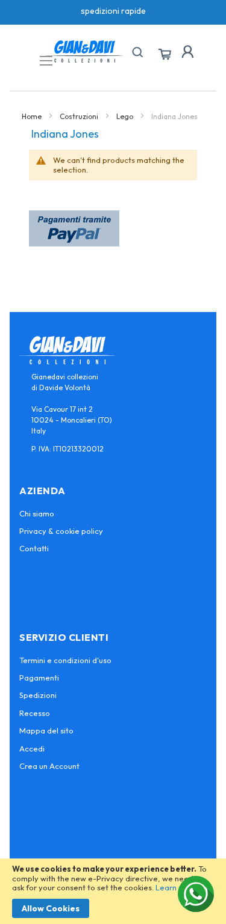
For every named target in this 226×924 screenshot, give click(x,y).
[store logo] (85, 52)
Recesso (34, 713)
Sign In (187, 51)
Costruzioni (80, 116)
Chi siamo (36, 513)
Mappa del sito (46, 730)
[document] (113, 891)
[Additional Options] (74, 243)
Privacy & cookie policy (61, 531)
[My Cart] (164, 54)
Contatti (34, 548)
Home (32, 116)
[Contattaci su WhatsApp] (196, 894)
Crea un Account (49, 766)
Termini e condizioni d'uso (65, 660)
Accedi (32, 748)
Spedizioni (38, 695)
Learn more (176, 887)
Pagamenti (39, 677)
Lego (125, 116)
